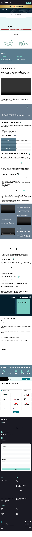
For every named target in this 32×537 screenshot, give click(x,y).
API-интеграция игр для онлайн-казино (6, 502)
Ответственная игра (18, 499)
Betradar (17, 514)
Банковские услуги (18, 486)
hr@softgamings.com (19, 428)
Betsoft (1, 509)
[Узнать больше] (5, 395)
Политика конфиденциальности (20, 494)
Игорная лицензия (18, 487)
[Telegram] (30, 524)
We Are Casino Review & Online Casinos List (8, 352)
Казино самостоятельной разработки (5, 481)
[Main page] (6, 2)
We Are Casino (4, 351)
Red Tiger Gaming (18, 509)
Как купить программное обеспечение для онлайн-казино (7, 498)
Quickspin (2, 514)
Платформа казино (3, 501)
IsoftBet (17, 513)
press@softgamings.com (5, 428)
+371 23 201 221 (10, 434)
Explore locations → (4, 440)
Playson (17, 508)
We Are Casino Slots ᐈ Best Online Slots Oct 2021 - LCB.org (11, 353)
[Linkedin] (25, 524)
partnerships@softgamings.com (21, 425)
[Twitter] (28, 521)
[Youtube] (30, 521)
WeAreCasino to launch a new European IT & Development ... (11, 354)
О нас (1, 494)
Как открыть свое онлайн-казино (5, 500)
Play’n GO (2, 508)
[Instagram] (28, 524)
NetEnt (17, 507)
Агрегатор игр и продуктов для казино (21, 490)
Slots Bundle (17, 480)
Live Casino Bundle (18, 481)
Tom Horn (17, 515)
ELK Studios (2, 515)
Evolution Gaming (3, 507)
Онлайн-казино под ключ (4, 480)
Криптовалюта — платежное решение (21, 485)
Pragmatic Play (2, 513)
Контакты (28, 2)
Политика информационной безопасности (21, 498)
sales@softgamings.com (5, 425)
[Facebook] (25, 521)
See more (15, 412)
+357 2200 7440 (3, 434)
